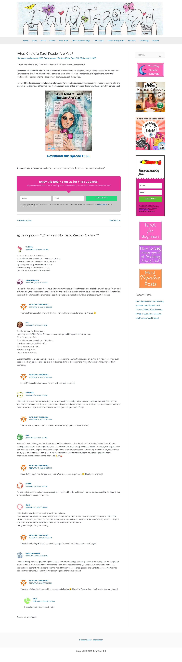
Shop (34, 40)
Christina (30, 393)
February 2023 (36, 58)
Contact (155, 40)
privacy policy (102, 204)
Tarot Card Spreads (115, 40)
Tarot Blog (143, 40)
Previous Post (24, 220)
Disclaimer (98, 640)
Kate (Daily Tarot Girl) (38, 305)
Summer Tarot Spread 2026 (148, 305)
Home (25, 40)
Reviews (132, 40)
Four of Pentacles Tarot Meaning (150, 301)
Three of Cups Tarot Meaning (148, 314)
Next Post (115, 220)
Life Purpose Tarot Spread (147, 318)
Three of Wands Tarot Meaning (149, 309)
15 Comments (23, 58)
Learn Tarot (99, 40)
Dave (35, 599)
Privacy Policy (85, 640)
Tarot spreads (50, 58)
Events (52, 40)
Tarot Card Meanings (81, 40)
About (43, 40)
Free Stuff (63, 40)
